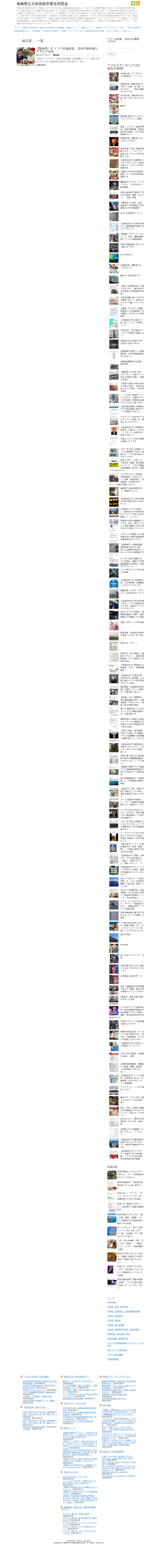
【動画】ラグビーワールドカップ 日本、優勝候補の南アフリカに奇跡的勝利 (132, 236)
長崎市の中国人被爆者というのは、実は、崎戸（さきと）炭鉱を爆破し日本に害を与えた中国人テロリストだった (126, 526)
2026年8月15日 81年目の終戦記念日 (78, 1421)
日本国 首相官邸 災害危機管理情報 (123, 1311)
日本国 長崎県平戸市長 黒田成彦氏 (123, 1330)
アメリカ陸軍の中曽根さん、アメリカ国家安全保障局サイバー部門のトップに (132, 802)
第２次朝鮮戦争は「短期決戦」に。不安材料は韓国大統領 (132, 780)
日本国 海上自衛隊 (115, 1325)
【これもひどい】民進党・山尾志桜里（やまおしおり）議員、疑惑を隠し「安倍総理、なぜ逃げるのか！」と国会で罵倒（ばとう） (126, 479)
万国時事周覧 (113, 1359)
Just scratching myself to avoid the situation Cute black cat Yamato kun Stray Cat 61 (118, 1468)
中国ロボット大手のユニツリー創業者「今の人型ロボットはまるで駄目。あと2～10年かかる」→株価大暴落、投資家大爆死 (119, 1442)
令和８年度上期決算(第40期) (34, 1427)
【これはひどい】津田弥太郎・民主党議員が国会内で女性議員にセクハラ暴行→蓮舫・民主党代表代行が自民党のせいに (126, 1012)
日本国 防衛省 (114, 1320)
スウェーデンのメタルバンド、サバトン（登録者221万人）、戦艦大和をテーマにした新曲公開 (132, 905)
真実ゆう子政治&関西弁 (113, 1452)
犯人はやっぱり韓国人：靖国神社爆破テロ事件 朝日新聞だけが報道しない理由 (132, 614)
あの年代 (124, 945)
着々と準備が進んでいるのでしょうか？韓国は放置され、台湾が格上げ (132, 711)
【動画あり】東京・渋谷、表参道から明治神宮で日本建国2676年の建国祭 (132, 205)
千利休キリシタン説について (34, 1390)
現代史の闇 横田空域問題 (33, 1386)
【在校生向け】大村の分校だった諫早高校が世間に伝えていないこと (132, 226)
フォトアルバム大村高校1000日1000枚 (89, 31)
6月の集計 (27, 1429)
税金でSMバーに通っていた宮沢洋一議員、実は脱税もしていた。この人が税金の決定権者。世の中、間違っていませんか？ (126, 465)
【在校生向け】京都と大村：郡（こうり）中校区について (132, 322)
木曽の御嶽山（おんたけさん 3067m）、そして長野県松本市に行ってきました (130, 1174)
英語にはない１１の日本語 (132, 622)
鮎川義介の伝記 (29, 1388)
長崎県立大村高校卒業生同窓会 (42, 4)
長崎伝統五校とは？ (22, 31)
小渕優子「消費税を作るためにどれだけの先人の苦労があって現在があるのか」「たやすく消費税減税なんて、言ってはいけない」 (119, 1412)
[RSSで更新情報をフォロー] (138, 4)
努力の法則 (125, 934)
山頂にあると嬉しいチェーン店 (75, 1477)
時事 (57, 55)
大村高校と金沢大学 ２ (131, 976)
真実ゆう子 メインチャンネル (116, 1377)
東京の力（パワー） (129, 643)
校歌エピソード (87, 28)
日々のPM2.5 (126, 255)
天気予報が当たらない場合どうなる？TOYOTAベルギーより (132, 968)
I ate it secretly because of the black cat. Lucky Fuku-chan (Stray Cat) (117, 1458)
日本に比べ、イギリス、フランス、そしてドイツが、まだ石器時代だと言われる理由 (130, 1196)
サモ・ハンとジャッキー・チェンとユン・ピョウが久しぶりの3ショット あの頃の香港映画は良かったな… (119, 1436)
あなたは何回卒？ (134, 28)
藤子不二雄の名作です (130, 276)
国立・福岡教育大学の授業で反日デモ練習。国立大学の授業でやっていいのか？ (132, 989)
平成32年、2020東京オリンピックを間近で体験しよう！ (132, 333)
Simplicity (86, 1541)
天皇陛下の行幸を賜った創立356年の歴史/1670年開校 (43, 28)
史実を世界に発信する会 (35, 1407)
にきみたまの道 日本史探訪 (36, 1377)
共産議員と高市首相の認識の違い (115, 1394)
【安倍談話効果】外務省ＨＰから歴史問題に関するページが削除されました (132, 409)
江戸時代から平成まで (50, 31)
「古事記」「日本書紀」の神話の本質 (37, 1396)
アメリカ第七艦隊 (115, 1355)
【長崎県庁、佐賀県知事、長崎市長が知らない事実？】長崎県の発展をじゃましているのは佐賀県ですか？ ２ (126, 550)
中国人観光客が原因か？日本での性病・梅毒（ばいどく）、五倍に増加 (132, 195)
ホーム (16, 28)
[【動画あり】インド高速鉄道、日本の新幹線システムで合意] (26, 59)
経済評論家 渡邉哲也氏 (117, 1339)
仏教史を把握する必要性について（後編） (39, 1401)
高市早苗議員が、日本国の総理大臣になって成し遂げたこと (130, 1185)
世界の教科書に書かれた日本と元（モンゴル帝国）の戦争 (132, 915)
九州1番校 (36, 31)
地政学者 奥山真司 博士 (118, 1334)
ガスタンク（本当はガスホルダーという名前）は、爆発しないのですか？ (132, 419)
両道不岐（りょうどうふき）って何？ (110, 28)
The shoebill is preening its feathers (119, 1476)
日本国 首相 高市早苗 (117, 1307)
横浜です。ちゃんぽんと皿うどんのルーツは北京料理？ (132, 1100)
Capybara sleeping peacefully (115, 1472)
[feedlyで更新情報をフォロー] (133, 4)
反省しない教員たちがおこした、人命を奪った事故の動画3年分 (130, 1207)
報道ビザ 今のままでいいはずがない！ (78, 1381)
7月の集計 (27, 1418)
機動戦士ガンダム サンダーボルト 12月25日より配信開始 (132, 184)
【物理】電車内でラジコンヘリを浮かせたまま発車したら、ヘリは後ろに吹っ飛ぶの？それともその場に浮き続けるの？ (80, 1435)
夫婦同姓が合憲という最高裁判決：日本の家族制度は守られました (132, 353)
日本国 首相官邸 (115, 1316)
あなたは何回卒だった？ (131, 213)
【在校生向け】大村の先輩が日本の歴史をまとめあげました (132, 501)
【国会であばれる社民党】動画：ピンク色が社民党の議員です (132, 174)
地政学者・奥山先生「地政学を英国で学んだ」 (78, 1508)
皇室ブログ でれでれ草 (75, 1403)
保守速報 (107, 1405)
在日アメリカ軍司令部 (117, 1350)
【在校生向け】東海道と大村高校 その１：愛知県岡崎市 (132, 667)
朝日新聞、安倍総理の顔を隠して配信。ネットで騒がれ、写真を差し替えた (132, 689)
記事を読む (41, 65)
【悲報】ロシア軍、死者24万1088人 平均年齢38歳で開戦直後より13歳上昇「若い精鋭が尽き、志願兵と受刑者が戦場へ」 (80, 1452)
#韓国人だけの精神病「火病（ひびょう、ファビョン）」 (131, 1131)
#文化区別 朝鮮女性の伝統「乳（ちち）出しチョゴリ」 (132, 98)
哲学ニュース (70, 1428)
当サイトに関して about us (118, 31)
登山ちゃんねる (71, 1472)
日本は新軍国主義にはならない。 (115, 1399)
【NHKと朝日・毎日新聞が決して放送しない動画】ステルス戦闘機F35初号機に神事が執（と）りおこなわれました (126, 736)
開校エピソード (73, 28)
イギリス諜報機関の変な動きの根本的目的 (39, 1392)
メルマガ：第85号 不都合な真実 (76, 1514)
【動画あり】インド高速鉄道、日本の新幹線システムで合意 (67, 50)
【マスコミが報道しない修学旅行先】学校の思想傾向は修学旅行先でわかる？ (132, 536)
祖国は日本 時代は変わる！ (76, 1377)
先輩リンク (66, 31)
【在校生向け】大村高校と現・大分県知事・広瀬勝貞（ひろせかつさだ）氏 (132, 582)
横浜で (123, 106)
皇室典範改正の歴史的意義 (73, 1399)
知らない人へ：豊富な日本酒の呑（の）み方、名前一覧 (132, 1121)
